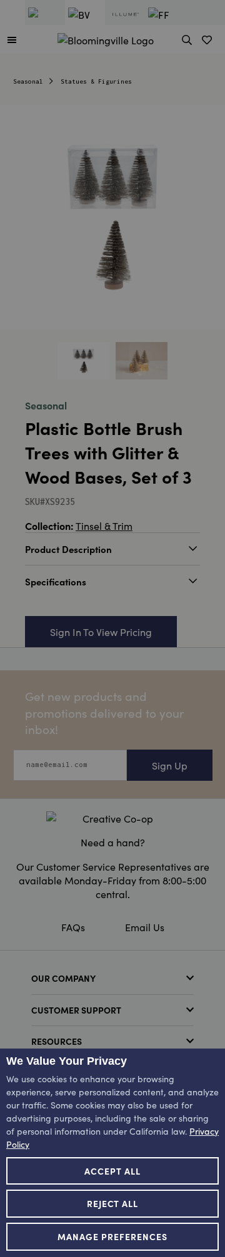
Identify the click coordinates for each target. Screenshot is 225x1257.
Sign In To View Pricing (101, 631)
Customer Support (76, 1010)
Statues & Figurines (96, 81)
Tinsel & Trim (104, 525)
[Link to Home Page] (106, 38)
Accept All (112, 1171)
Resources (56, 1041)
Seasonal (28, 81)
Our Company (63, 978)
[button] (12, 39)
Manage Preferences (113, 1236)
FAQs (73, 927)
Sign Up (170, 765)
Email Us (144, 927)
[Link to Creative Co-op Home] (112, 818)
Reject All (113, 1203)
